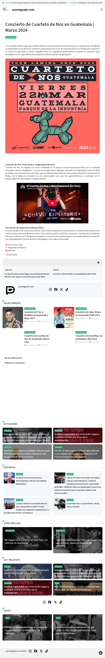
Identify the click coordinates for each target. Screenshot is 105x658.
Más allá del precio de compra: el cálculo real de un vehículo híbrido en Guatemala (76, 588)
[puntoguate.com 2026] (16, 651)
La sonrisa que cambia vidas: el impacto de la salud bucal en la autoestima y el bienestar (26, 630)
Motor (57, 583)
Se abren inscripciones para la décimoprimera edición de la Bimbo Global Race (33, 3)
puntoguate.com (26, 286)
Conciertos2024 (11, 37)
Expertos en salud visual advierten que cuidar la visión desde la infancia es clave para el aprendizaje (76, 630)
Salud (58, 618)
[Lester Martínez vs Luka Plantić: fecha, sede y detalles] (59, 503)
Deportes (19, 474)
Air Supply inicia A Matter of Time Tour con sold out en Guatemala (26, 541)
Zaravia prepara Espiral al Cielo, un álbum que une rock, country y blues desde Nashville (76, 542)
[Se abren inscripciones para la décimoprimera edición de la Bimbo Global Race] (9, 477)
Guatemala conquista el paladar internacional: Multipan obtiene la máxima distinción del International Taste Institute (27, 453)
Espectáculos (60, 531)
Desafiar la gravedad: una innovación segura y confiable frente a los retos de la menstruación (77, 437)
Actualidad (68, 3)
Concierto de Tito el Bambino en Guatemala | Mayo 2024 (36, 315)
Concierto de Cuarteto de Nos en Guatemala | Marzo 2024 (37, 338)
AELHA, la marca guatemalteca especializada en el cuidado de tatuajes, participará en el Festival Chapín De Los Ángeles (76, 453)
